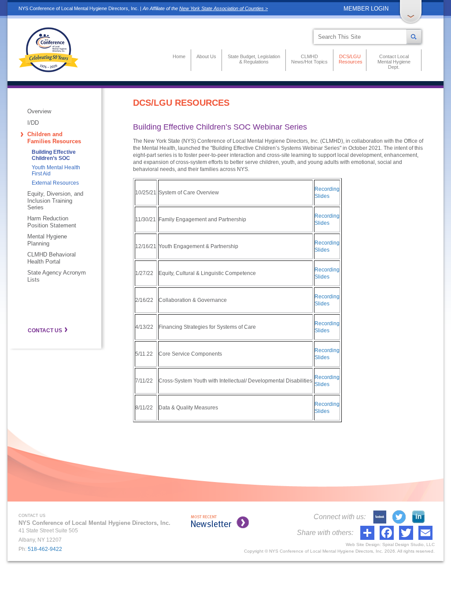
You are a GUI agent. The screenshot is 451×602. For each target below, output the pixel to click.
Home (179, 56)
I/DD (33, 122)
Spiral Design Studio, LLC (408, 544)
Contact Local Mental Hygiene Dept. (393, 62)
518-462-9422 (45, 549)
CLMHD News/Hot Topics (309, 59)
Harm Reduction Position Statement (51, 222)
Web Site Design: (363, 544)
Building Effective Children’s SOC (54, 155)
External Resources (55, 183)
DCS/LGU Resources (350, 59)
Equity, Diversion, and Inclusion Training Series (55, 200)
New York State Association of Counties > (223, 8)
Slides (321, 196)
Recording (327, 189)
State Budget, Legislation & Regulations (254, 59)
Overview (39, 111)
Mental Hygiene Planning (47, 240)
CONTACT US (45, 330)
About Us (206, 56)
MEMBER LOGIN (366, 8)
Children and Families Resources (54, 138)
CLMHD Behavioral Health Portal (51, 258)
